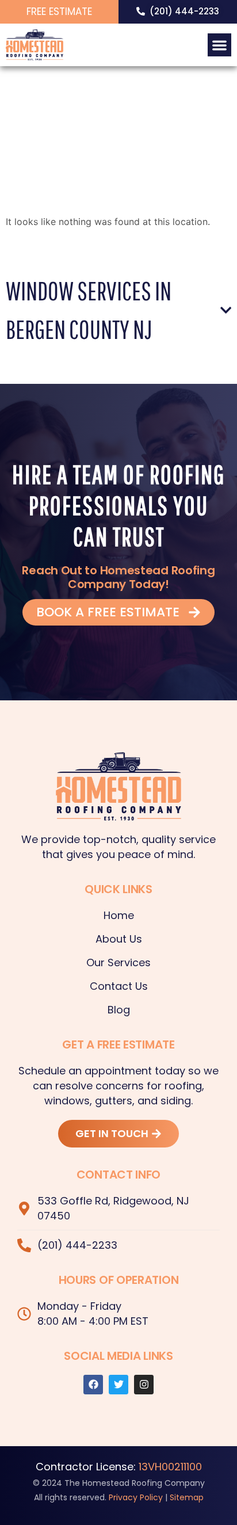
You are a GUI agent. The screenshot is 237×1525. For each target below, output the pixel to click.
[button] (219, 45)
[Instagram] (144, 1384)
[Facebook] (93, 1384)
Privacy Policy (136, 1497)
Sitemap (187, 1497)
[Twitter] (118, 1384)
